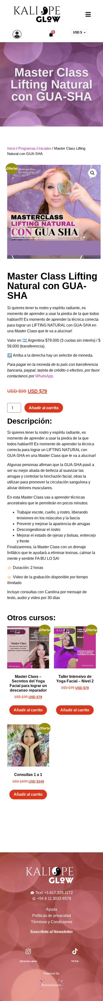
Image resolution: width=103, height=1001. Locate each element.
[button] (92, 173)
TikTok (75, 961)
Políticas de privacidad (51, 916)
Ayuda (51, 909)
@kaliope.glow (28, 961)
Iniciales (45, 148)
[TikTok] (75, 951)
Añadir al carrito (44, 407)
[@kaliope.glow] (28, 951)
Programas (27, 148)
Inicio (11, 148)
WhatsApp (44, 376)
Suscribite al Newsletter (51, 932)
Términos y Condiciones (51, 922)
